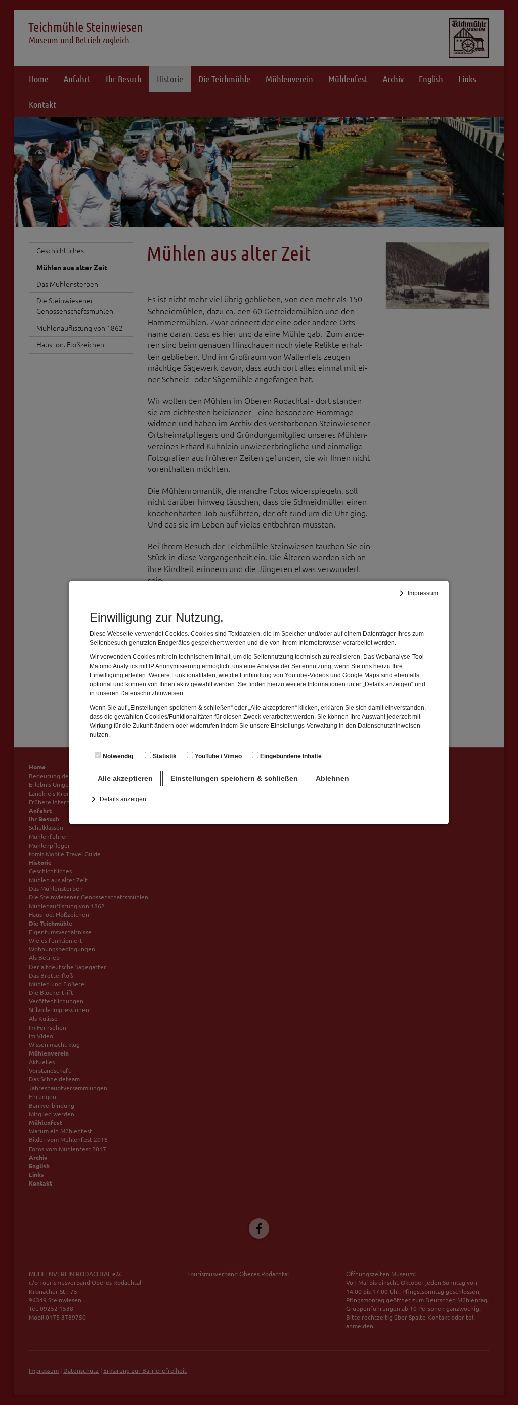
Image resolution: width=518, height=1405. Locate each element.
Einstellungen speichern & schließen (234, 778)
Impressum (423, 593)
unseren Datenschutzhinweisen (139, 693)
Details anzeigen (123, 799)
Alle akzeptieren (125, 778)
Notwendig (117, 756)
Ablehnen (332, 778)
